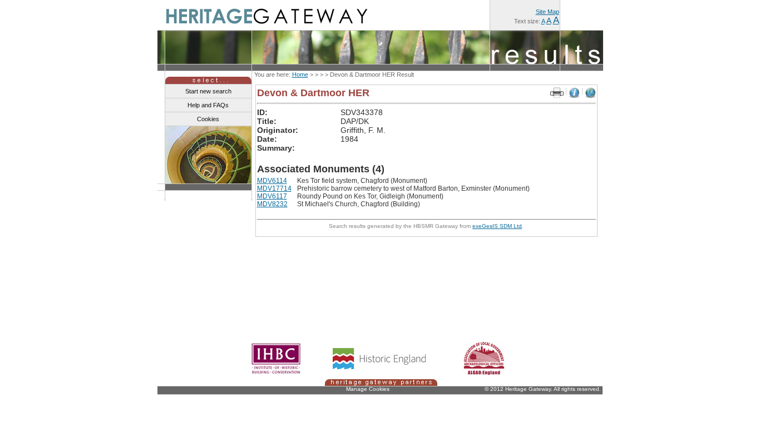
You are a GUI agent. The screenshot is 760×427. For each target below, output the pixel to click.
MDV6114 (272, 181)
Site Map (547, 11)
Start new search (208, 91)
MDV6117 (272, 196)
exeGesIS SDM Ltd (497, 226)
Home (300, 74)
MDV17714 (274, 188)
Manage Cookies (367, 389)
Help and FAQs (208, 105)
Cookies (208, 119)
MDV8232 (272, 204)
